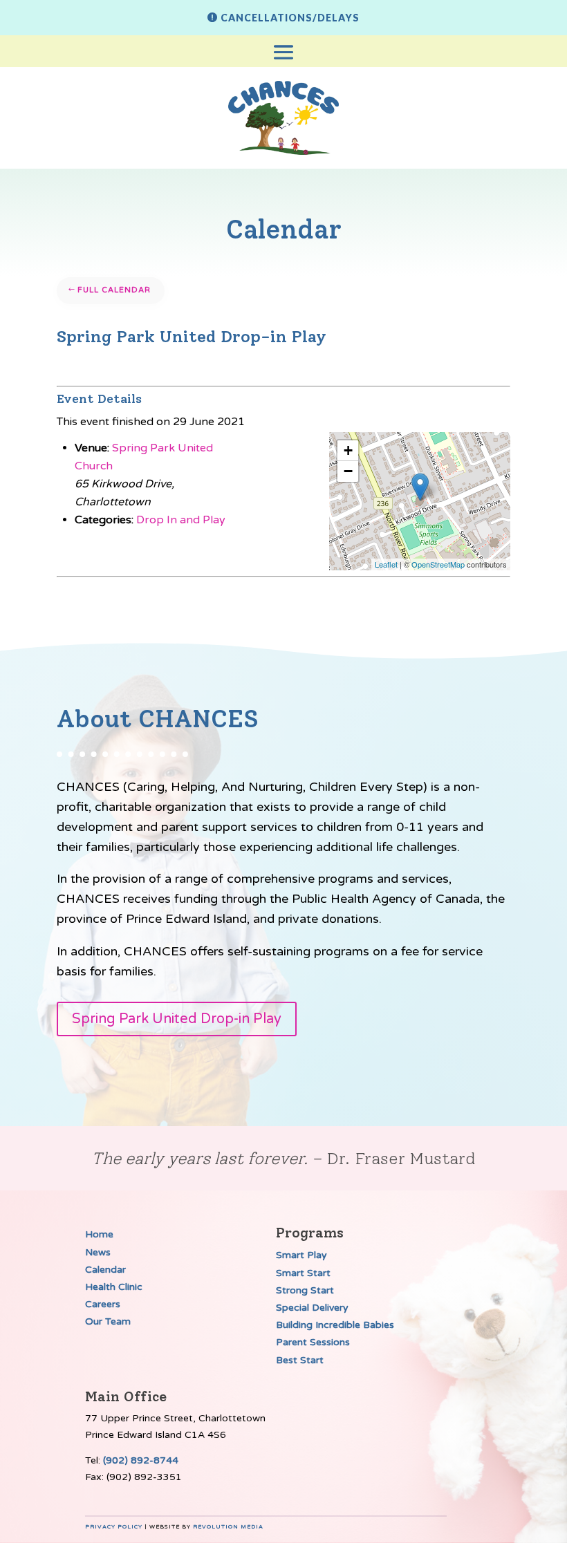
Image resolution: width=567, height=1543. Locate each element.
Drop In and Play (180, 520)
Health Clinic (113, 1287)
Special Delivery (312, 1307)
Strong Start (305, 1290)
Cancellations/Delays (290, 18)
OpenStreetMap (438, 564)
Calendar (105, 1269)
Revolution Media (228, 1527)
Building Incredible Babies (335, 1325)
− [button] (348, 471)
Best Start (300, 1360)
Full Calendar (114, 290)
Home (99, 1234)
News (98, 1252)
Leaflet (386, 564)
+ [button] (348, 450)
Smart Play (301, 1255)
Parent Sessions (313, 1342)
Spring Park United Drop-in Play (176, 1019)
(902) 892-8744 (140, 1460)
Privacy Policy (113, 1527)
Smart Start (303, 1273)
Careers (102, 1304)
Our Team (108, 1321)
